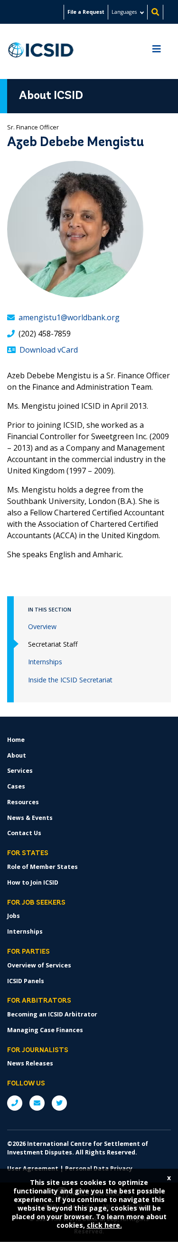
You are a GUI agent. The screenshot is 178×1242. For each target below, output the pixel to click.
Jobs (13, 916)
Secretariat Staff (53, 644)
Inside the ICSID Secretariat (70, 679)
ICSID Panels (25, 981)
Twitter (59, 1103)
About (16, 755)
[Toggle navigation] (156, 51)
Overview (42, 626)
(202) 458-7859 (45, 333)
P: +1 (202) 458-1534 (14, 1103)
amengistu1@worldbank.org (69, 317)
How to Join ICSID (32, 882)
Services (20, 771)
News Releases (30, 1063)
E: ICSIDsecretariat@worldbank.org (37, 1103)
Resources (23, 802)
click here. (104, 1225)
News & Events (30, 818)
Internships (45, 661)
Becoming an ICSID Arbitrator (52, 1014)
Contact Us (24, 833)
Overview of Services (39, 965)
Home (16, 740)
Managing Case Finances (45, 1030)
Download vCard (48, 350)
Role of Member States (42, 867)
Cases (16, 786)
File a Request (85, 12)
